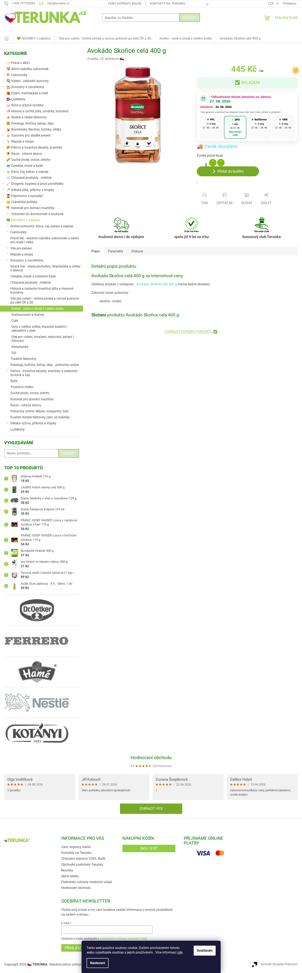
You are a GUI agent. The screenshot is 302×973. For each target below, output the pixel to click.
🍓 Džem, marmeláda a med (27, 93)
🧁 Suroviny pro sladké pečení (28, 135)
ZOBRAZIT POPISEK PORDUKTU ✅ (191, 332)
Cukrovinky (18, 232)
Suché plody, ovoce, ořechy (30, 393)
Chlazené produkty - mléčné (30, 282)
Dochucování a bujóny (27, 315)
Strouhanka (19, 347)
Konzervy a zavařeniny (26, 260)
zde (179, 952)
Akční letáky (70, 876)
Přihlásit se (76, 948)
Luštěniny (17, 429)
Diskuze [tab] (137, 251)
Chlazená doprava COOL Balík (83, 858)
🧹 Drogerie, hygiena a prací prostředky (35, 184)
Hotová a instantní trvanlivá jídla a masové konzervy (41, 290)
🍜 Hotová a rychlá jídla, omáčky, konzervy (37, 111)
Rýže (13, 381)
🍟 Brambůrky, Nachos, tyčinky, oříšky (33, 129)
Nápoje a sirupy (21, 254)
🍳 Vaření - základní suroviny (27, 81)
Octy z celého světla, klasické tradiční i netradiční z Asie (39, 329)
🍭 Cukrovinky (16, 75)
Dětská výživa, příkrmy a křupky (33, 423)
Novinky (67, 870)
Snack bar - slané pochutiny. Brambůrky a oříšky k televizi (45, 268)
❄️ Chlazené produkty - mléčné (28, 178)
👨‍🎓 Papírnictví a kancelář (24, 196)
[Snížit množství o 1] (221, 162)
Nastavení (97, 963)
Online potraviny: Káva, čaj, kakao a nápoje (41, 226)
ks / (149, 848)
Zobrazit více (151, 809)
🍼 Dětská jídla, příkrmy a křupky (30, 190)
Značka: (105, 59)
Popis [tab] (95, 251)
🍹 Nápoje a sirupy (20, 141)
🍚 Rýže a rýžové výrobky (25, 105)
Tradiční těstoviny (23, 359)
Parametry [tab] (115, 251)
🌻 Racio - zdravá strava (24, 154)
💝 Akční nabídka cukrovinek (27, 69)
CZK (271, 3)
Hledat (190, 17)
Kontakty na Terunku (167, 3)
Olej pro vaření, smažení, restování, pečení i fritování (42, 339)
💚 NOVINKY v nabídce (23, 220)
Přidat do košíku (231, 171)
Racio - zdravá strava (25, 405)
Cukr (14, 321)
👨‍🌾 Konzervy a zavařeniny (25, 87)
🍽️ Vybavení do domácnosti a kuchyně (34, 214)
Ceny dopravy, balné (125, 3)
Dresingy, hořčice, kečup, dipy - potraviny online (44, 365)
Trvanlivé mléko (21, 387)
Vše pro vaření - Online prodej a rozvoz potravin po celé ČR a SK (44, 300)
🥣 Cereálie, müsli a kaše (24, 166)
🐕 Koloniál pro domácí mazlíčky (30, 208)
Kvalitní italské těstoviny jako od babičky (40, 417)
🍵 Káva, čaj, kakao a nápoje (27, 172)
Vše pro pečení (21, 248)
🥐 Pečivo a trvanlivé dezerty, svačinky (34, 147)
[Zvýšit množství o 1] (212, 162)
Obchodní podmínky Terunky (82, 865)
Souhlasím (205, 950)
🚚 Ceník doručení (217, 146)
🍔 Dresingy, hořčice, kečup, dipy (30, 123)
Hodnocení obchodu (151, 757)
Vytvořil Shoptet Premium (279, 964)
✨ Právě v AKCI (18, 63)
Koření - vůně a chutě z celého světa (37, 309)
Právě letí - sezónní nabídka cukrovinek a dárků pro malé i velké (44, 240)
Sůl (13, 353)
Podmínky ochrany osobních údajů (86, 882)
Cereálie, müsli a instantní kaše (33, 276)
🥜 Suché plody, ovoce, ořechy (28, 160)
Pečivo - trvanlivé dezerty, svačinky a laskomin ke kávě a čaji (44, 373)
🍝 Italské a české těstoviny (26, 117)
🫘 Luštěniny (16, 99)
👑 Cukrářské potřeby (22, 202)
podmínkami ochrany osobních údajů (123, 938)
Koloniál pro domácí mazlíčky (32, 399)
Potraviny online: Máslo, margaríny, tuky (39, 411)
